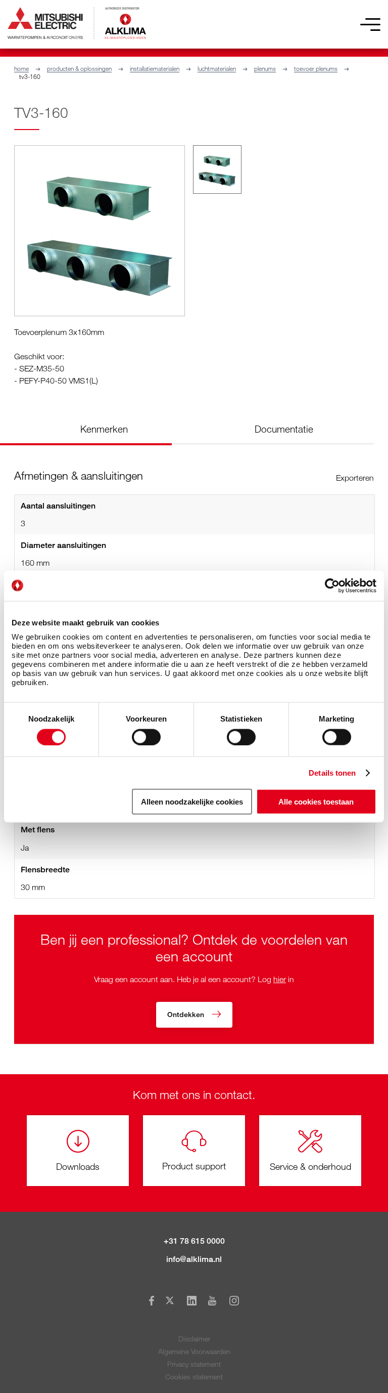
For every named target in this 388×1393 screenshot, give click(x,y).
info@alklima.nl (194, 1259)
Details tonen (332, 772)
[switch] (146, 737)
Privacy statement (194, 1364)
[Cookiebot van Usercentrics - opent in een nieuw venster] (332, 585)
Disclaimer (194, 1338)
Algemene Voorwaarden (194, 1351)
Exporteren (355, 477)
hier (279, 979)
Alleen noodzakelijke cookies (192, 801)
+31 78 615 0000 (194, 1241)
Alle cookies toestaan (316, 801)
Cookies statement (194, 1376)
